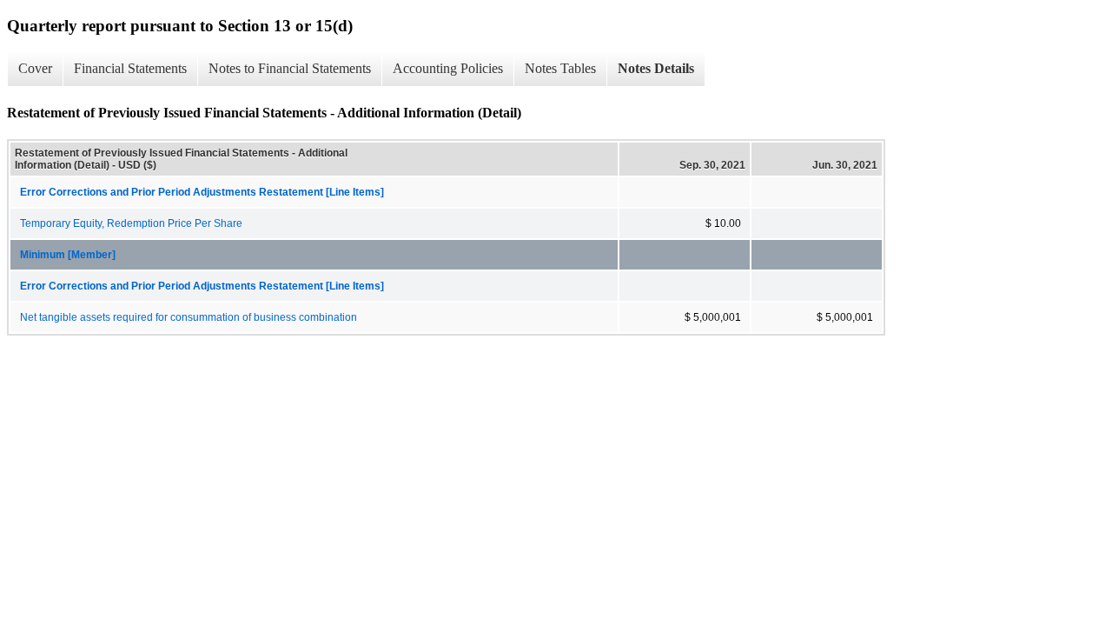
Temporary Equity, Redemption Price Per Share (131, 223)
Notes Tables (560, 68)
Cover (35, 68)
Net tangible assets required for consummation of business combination (188, 317)
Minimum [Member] (68, 255)
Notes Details (656, 68)
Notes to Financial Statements (289, 68)
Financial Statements (130, 68)
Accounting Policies (448, 68)
